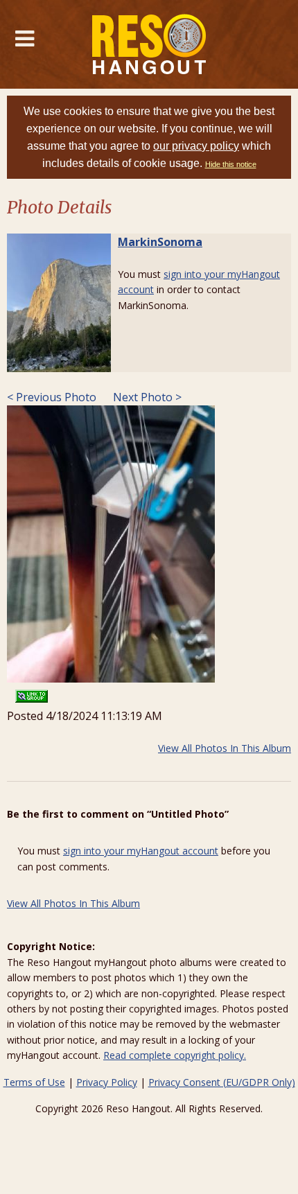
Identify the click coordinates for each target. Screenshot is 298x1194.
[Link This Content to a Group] (31, 692)
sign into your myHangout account (140, 850)
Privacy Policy (106, 1082)
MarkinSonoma (160, 241)
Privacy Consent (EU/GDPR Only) (221, 1082)
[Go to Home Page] (149, 44)
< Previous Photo (51, 397)
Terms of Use (34, 1082)
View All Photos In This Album (224, 748)
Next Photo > (146, 397)
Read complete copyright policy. (174, 1055)
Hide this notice (230, 164)
